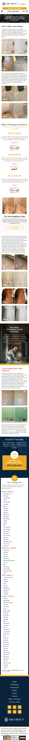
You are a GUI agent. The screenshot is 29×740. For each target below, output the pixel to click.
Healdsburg (6, 633)
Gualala (5, 554)
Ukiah (4, 573)
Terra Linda (6, 543)
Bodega (5, 598)
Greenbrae (6, 504)
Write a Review (2, 11)
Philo (4, 564)
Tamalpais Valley (7, 541)
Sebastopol (6, 658)
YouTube (9, 712)
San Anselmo (6, 527)
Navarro (5, 562)
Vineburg (5, 665)
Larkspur (5, 512)
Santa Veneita (6, 535)
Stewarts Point (7, 663)
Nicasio (5, 521)
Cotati (4, 608)
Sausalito (5, 537)
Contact (14, 696)
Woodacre (5, 546)
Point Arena (6, 567)
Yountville (5, 594)
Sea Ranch (6, 656)
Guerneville (6, 629)
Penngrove (6, 646)
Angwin (5, 579)
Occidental (6, 644)
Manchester (6, 558)
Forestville (6, 615)
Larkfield (5, 640)
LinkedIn (14, 712)
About (14, 693)
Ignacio (5, 506)
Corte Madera (6, 498)
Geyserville (6, 623)
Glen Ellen (6, 625)
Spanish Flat (6, 590)
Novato (5, 523)
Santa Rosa (6, 654)
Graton (5, 627)
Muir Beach (6, 518)
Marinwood (6, 514)
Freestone (5, 619)
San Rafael (6, 533)
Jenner (5, 636)
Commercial (14, 687)
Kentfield (5, 508)
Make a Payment (14, 699)
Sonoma (5, 661)
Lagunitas (5, 510)
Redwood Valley (7, 571)
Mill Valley (6, 516)
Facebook (14, 707)
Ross (4, 525)
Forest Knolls (6, 502)
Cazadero (5, 604)
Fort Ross (5, 617)
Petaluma (5, 648)
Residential (14, 685)
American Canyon (8, 577)
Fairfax (5, 500)
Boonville (5, 552)
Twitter (19, 707)
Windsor (5, 667)
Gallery (14, 690)
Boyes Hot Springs (8, 602)
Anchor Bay (6, 550)
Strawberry (6, 539)
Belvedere (5, 496)
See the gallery (14, 227)
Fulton (5, 621)
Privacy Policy (18, 730)
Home (14, 682)
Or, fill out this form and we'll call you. (14, 467)
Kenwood (5, 638)
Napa (4, 583)
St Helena (5, 592)
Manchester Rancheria (9, 560)
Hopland (5, 556)
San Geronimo (7, 529)
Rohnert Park (6, 652)
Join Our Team (14, 702)
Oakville (5, 585)
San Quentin (6, 531)
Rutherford (6, 587)
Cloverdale (6, 606)
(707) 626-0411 (13, 11)
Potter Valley (6, 569)
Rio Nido (5, 650)
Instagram (9, 707)
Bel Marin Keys (7, 493)
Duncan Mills (6, 611)
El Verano (5, 613)
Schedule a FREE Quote (14, 8)
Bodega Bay (6, 600)
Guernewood (6, 631)
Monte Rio (6, 642)
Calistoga (5, 581)
